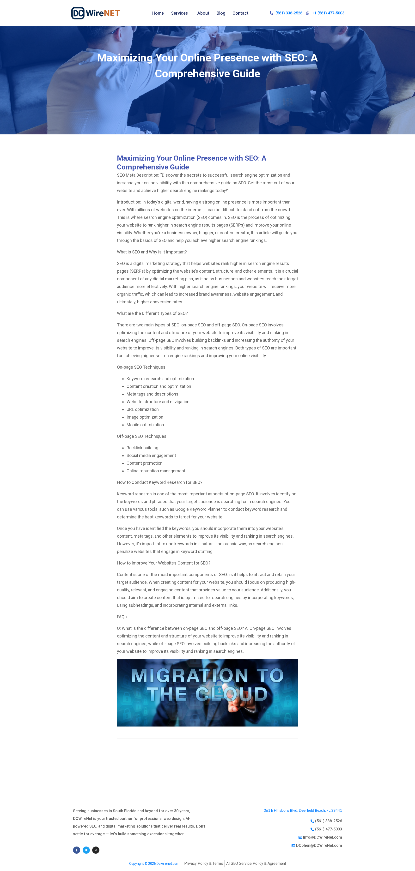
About (203, 13)
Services (179, 13)
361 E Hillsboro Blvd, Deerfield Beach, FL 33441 (303, 810)
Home (158, 13)
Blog (221, 13)
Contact (240, 13)
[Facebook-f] (76, 850)
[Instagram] (95, 850)
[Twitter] (86, 850)
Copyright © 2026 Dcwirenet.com (154, 863)
